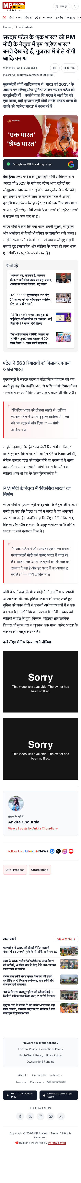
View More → (66, 939)
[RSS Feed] (61, 1116)
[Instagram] (40, 1116)
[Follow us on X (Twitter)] (58, 851)
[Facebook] (20, 1116)
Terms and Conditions (30, 1082)
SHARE (71, 67)
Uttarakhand (39, 869)
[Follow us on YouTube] (71, 851)
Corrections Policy (51, 1049)
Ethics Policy (54, 1055)
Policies (55, 1075)
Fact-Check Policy (31, 1055)
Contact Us (39, 1075)
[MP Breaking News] (13, 6)
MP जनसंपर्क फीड (56, 1082)
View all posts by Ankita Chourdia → (33, 828)
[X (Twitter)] (30, 1116)
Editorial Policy (27, 1049)
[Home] (4, 17)
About (22, 1075)
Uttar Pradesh (24, 27)
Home (7, 27)
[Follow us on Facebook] (52, 851)
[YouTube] (51, 1116)
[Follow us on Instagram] (64, 851)
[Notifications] (75, 6)
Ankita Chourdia (27, 67)
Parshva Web (57, 1142)
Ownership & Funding (40, 1061)
